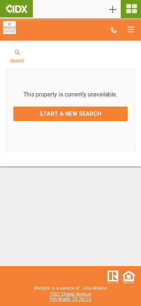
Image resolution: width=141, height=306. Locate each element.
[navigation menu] (131, 9)
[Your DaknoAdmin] (16, 8)
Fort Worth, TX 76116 (70, 299)
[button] (17, 58)
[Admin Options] (112, 9)
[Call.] (113, 29)
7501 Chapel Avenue (70, 294)
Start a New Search (70, 113)
